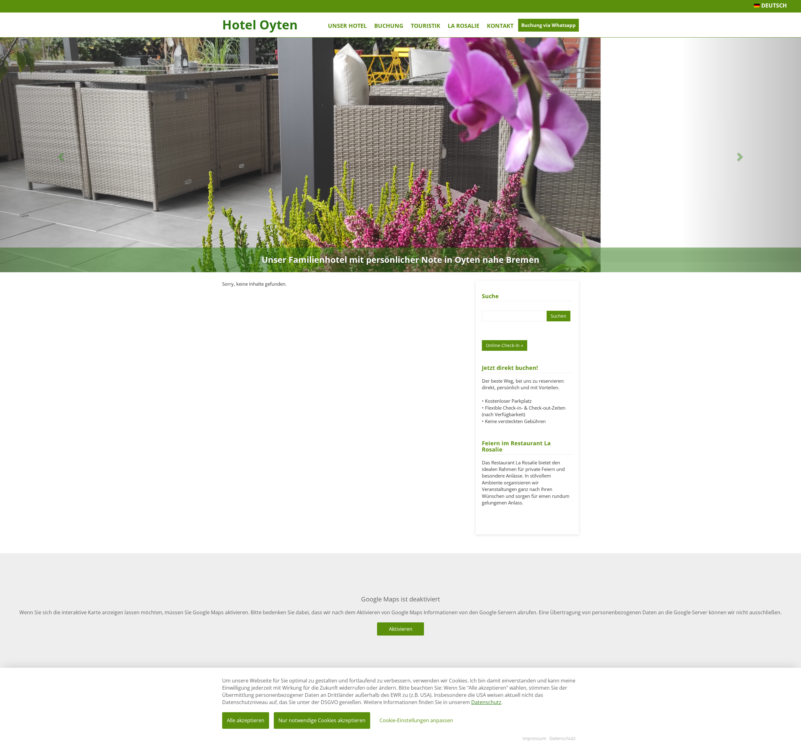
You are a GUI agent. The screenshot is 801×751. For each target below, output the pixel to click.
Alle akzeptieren (245, 720)
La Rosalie (463, 25)
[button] (60, 155)
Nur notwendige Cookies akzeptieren (321, 720)
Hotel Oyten (260, 24)
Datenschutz (486, 702)
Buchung (388, 25)
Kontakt (500, 25)
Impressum (534, 738)
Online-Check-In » (504, 345)
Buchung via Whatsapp (548, 25)
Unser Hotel (347, 25)
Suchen (558, 316)
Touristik (425, 25)
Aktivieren (400, 629)
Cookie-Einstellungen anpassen (416, 720)
